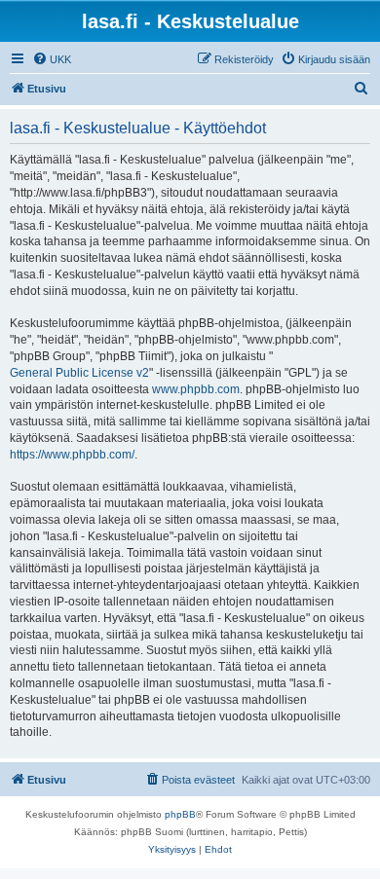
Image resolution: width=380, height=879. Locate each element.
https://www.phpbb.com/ (72, 454)
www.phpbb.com (196, 389)
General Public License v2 (79, 373)
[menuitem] (51, 59)
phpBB (180, 814)
